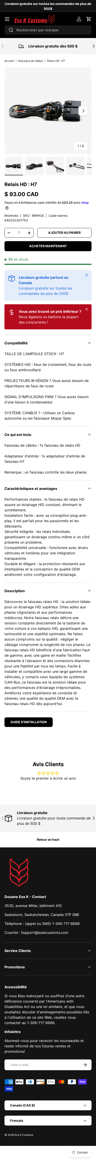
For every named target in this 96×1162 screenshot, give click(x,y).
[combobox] (48, 30)
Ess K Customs (24, 1134)
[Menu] (7, 19)
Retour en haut (48, 839)
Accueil (9, 60)
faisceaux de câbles (30, 60)
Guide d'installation (28, 722)
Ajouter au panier (64, 232)
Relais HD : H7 (56, 60)
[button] (89, 19)
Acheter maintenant (48, 246)
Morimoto (11, 215)
